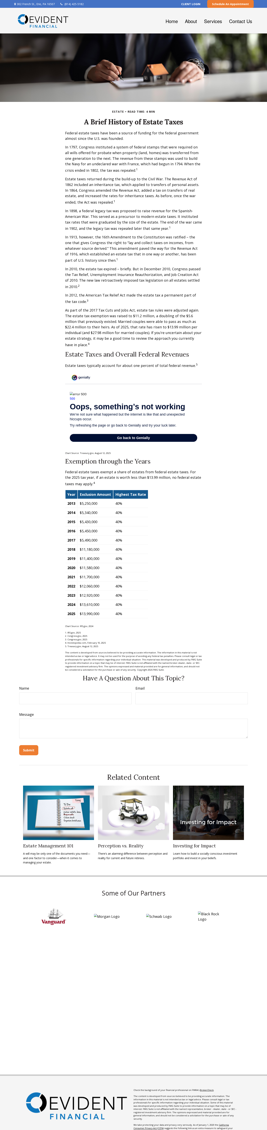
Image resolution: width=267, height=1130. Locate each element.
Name (24, 688)
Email (140, 688)
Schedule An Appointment (230, 4)
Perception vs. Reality (120, 846)
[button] (171, 20)
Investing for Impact (194, 846)
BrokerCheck (207, 1090)
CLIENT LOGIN (190, 4)
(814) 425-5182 (74, 4)
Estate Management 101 (48, 846)
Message (26, 714)
